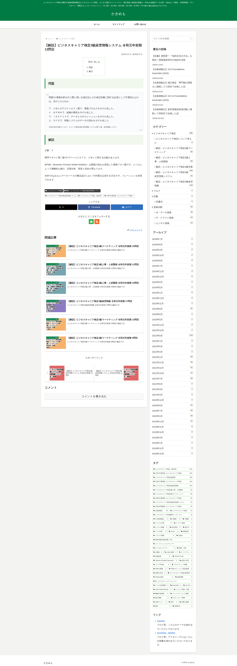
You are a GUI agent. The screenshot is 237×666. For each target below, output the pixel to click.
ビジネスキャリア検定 (54, 191)
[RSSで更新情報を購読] (96, 221)
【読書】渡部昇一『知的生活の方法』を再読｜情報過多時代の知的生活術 (172, 58)
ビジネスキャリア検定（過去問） (91, 196)
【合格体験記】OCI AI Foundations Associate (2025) (169, 98)
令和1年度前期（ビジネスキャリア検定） (120, 196)
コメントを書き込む (94, 396)
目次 (90, 62)
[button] (191, 38)
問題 (91, 67)
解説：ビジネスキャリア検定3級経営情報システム (83, 191)
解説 (91, 71)
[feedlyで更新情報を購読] (91, 221)
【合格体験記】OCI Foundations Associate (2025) (168, 71)
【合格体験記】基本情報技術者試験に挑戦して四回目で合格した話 (172, 111)
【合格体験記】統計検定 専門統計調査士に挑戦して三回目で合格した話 (172, 84)
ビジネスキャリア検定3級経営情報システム (61, 196)
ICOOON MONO (166, 633)
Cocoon (161, 621)
